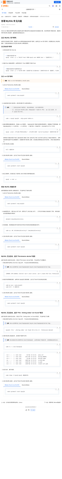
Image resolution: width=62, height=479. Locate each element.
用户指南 (4, 12)
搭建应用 (20, 16)
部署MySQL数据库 (34, 16)
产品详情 (30, 27)
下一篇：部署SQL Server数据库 (52, 402)
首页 (2, 16)
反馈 (34, 410)
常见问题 (24, 12)
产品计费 (17, 12)
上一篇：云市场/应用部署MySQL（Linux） (12, 402)
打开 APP (57, 2)
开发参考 (10, 12)
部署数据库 (26, 16)
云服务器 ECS (8, 16)
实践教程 (14, 16)
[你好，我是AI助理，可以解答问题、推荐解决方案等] (53, 6)
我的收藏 (57, 27)
